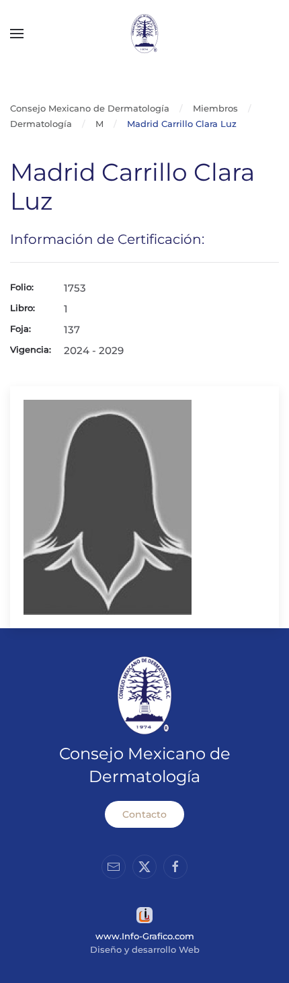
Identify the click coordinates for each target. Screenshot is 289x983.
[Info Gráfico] (144, 914)
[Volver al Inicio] (144, 33)
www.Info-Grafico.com (144, 936)
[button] (17, 33)
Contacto (144, 814)
